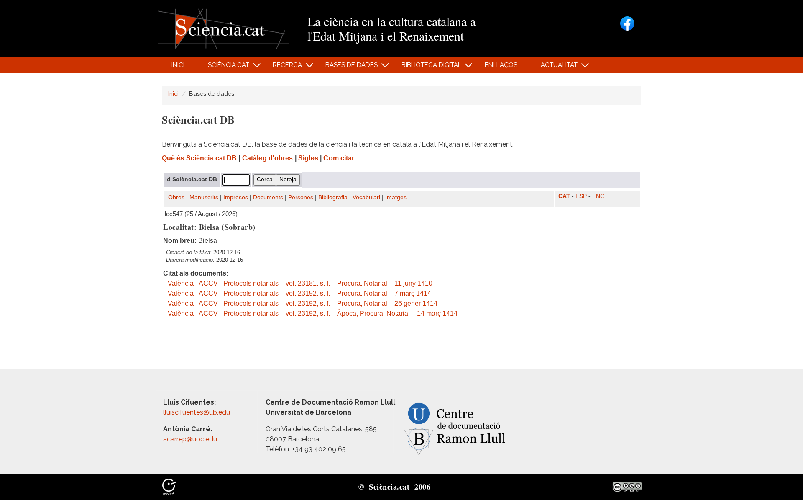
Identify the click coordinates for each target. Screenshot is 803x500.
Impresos (235, 197)
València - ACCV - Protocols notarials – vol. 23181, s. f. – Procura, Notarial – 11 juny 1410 (300, 283)
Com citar (338, 158)
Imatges (396, 197)
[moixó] (169, 486)
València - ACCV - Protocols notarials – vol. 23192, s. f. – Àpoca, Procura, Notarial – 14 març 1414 (313, 313)
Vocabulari (366, 197)
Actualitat (555, 67)
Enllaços (501, 65)
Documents (268, 197)
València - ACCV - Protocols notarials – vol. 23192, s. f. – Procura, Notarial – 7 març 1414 (299, 293)
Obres (176, 197)
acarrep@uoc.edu (190, 439)
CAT (564, 196)
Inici (177, 65)
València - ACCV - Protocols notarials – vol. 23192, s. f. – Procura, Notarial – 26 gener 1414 (302, 303)
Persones (300, 197)
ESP (581, 196)
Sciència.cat (223, 67)
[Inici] (223, 28)
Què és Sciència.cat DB (199, 158)
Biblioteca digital (426, 67)
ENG (598, 196)
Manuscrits (203, 197)
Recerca (282, 67)
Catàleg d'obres (267, 158)
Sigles (308, 158)
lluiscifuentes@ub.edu (197, 412)
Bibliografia (333, 197)
